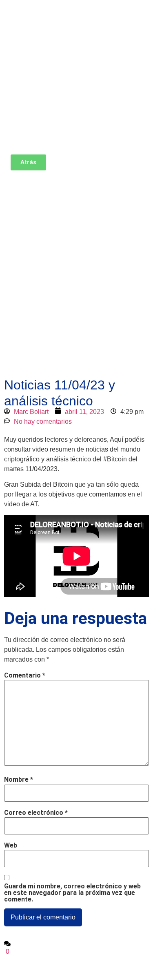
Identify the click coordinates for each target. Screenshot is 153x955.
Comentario (24, 675)
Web (10, 845)
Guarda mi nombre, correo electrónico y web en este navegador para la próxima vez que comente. (72, 893)
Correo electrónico (36, 813)
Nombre (18, 779)
